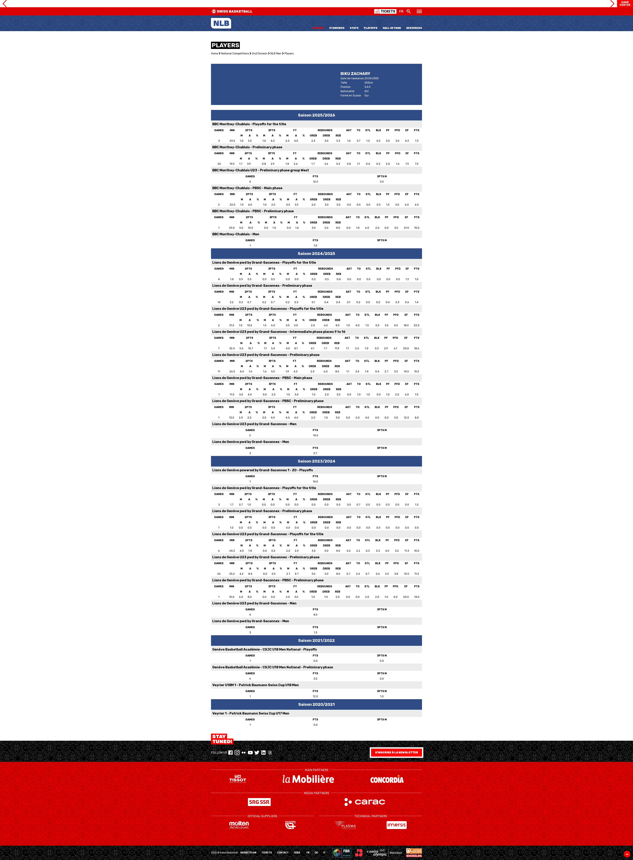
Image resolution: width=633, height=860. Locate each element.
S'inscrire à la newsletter (396, 752)
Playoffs (370, 28)
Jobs (297, 852)
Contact (282, 852)
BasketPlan (248, 852)
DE (316, 852)
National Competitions (235, 53)
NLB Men (276, 53)
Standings (337, 28)
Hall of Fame (392, 28)
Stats (354, 28)
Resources (414, 28)
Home (214, 53)
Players (318, 28)
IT (324, 852)
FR (308, 852)
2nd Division (259, 53)
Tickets (267, 852)
